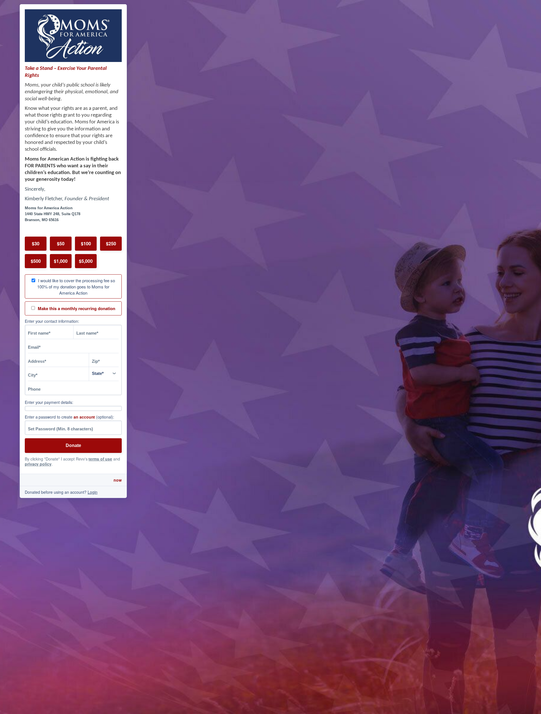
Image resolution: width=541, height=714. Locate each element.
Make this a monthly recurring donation (76, 308)
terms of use (100, 459)
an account (84, 417)
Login (92, 492)
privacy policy (38, 464)
